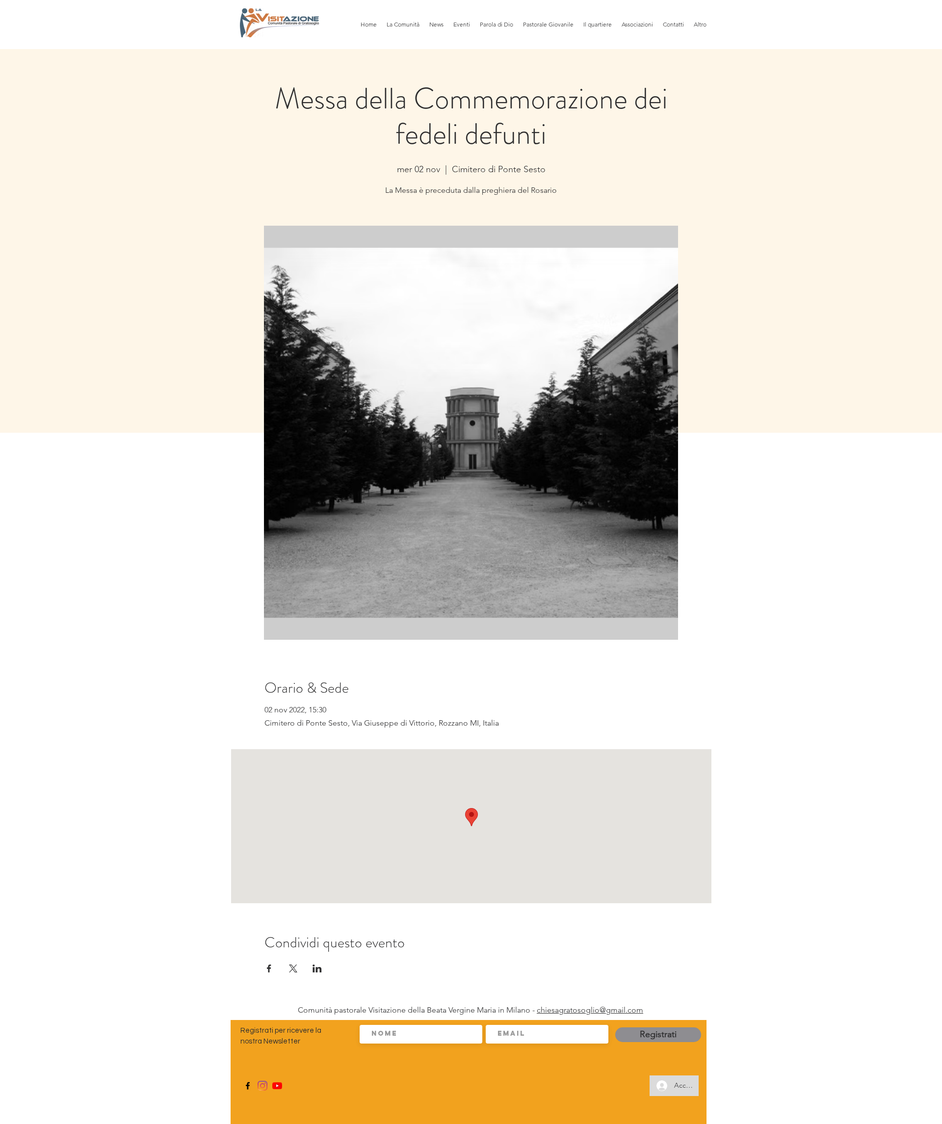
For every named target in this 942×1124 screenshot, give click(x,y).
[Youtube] (277, 1086)
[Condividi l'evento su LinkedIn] (317, 968)
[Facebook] (248, 1086)
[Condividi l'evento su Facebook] (269, 968)
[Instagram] (262, 1086)
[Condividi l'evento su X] (293, 968)
